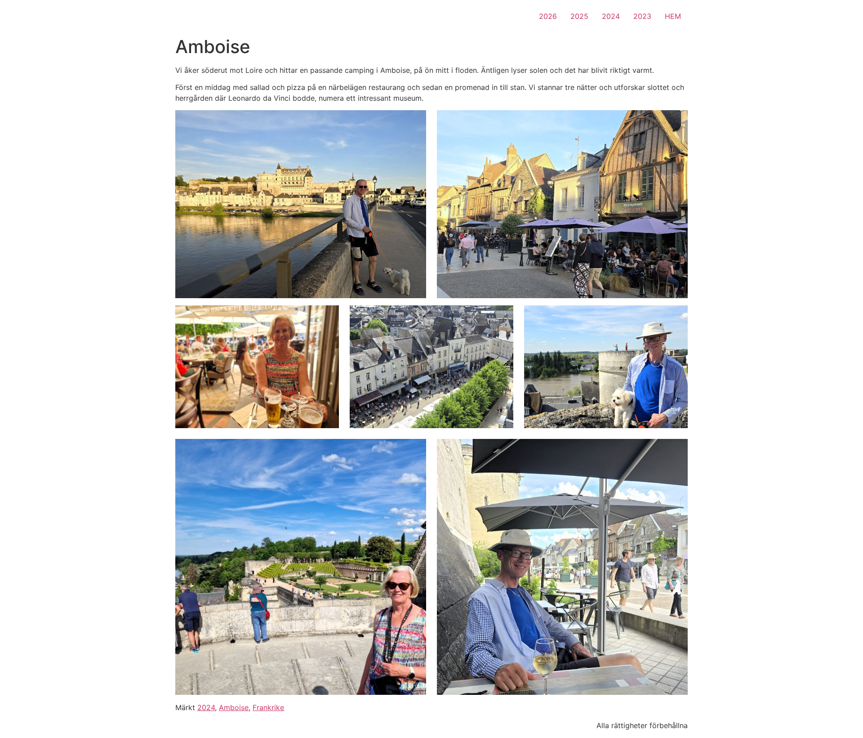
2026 (548, 16)
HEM (673, 16)
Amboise (234, 707)
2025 (579, 16)
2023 (642, 16)
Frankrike (268, 707)
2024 (611, 16)
